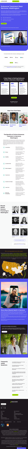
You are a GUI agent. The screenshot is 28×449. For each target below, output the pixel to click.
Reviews (15, 416)
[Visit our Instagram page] (1, 408)
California (17, 253)
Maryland (17, 254)
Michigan (21, 254)
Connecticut (25, 253)
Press (15, 415)
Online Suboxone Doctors (17, 413)
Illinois (11, 254)
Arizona (14, 253)
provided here (16, 431)
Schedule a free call (10, 67)
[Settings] (25, 44)
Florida (6, 254)
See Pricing (14, 66)
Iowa (13, 254)
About (2, 412)
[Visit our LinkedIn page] (5, 408)
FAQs (14, 412)
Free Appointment (15, 1)
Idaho (8, 254)
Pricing (2, 413)
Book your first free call (20, 244)
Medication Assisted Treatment (18, 414)
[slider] (10, 44)
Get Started (4, 23)
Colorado (21, 253)
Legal (1, 416)
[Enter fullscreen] (26, 44)
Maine (15, 254)
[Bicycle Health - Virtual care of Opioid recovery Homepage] (4, 1)
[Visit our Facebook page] (3, 408)
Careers (2, 414)
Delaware (3, 254)
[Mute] (20, 44)
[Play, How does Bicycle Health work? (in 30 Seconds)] (1, 44)
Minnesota (24, 254)
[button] (26, 1)
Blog (1, 415)
